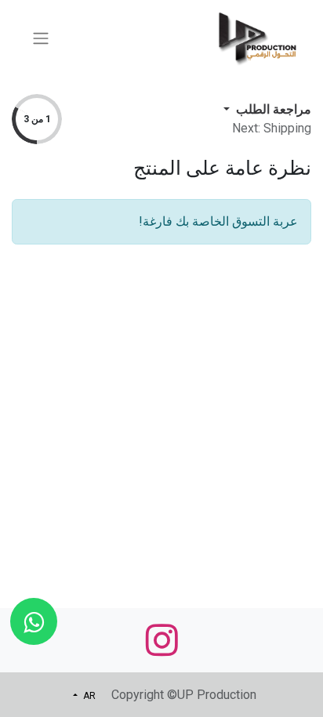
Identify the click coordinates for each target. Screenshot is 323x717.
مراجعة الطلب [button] (272, 109)
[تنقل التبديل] (40, 37)
